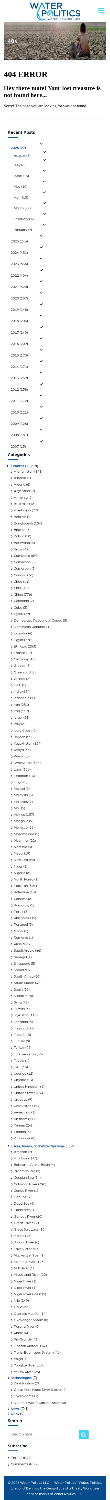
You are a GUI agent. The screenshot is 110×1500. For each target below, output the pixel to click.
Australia (21, 504)
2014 (19, 367)
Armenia (21, 497)
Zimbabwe (22, 1138)
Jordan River (24, 1242)
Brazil (18, 549)
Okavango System (28, 1320)
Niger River (22, 1281)
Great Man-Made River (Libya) (38, 1390)
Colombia (21, 601)
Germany (21, 659)
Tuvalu (19, 1061)
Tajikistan (21, 1015)
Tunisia (19, 1041)
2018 (19, 321)
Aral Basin (22, 1158)
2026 (18, 148)
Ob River (21, 1307)
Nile (17, 1300)
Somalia (20, 970)
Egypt (18, 640)
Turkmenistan (25, 1054)
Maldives (21, 802)
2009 (19, 424)
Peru (17, 912)
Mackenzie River (27, 1255)
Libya (18, 782)
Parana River (24, 1326)
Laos (18, 769)
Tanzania (21, 1022)
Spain (18, 989)
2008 (19, 435)
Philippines (22, 918)
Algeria (19, 484)
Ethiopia (20, 646)
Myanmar (21, 840)
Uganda (20, 1073)
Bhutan (20, 530)
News (15, 1409)
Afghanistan (24, 471)
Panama (20, 899)
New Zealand (24, 860)
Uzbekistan (22, 1106)
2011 (19, 401)
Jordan (19, 737)
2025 (19, 241)
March (22, 208)
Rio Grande (23, 1339)
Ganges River (24, 1216)
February (24, 219)
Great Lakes (24, 1223)
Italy (17, 724)
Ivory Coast (23, 730)
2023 (19, 264)
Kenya (19, 750)
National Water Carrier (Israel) (37, 1403)
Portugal (21, 924)
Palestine (21, 892)
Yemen (19, 1125)
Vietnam (20, 1119)
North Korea (24, 879)
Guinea (19, 679)
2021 (19, 287)
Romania (21, 938)
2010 (19, 412)
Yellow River (23, 1372)
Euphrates (22, 1210)
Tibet (18, 1035)
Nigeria (19, 873)
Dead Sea (21, 1203)
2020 (19, 298)
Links (15, 1413)
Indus (18, 1236)
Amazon (20, 1152)
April (21, 197)
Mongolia (21, 821)
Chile (18, 588)
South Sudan (24, 983)
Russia (19, 944)
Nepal (18, 853)
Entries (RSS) (21, 1458)
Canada (20, 575)
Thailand (21, 1028)
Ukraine (20, 1080)
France (19, 653)
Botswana (22, 543)
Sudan (19, 996)
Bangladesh (23, 523)
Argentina (22, 491)
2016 (19, 344)
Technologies (21, 1378)
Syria (18, 1002)
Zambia (20, 1132)
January (23, 230)
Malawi (19, 789)
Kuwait (19, 756)
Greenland (22, 672)
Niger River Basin (27, 1294)
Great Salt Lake (26, 1229)
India (17, 691)
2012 (19, 389)
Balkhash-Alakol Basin (32, 1165)
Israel (18, 717)
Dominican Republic (30, 627)
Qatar (18, 931)
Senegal (20, 957)
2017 (19, 332)
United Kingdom (26, 1087)
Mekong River (25, 1262)
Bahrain (20, 517)
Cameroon (22, 562)
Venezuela (22, 1112)
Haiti (17, 685)
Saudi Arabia (24, 950)
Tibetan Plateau (26, 1346)
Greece (20, 666)
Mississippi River (27, 1275)
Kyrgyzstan (23, 763)
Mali (17, 808)
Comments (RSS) (24, 1464)
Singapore (22, 963)
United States (25, 1093)
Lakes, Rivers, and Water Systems (38, 1146)
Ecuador (20, 633)
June (21, 176)
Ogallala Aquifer (27, 1314)
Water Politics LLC (34, 1483)
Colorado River (25, 1184)
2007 (18, 446)
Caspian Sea (24, 1177)
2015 (19, 355)
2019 (19, 310)
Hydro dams (23, 1396)
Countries (18, 466)
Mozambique (24, 834)
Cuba (18, 608)
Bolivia (19, 536)
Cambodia (22, 556)
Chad (18, 582)
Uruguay (20, 1099)
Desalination (24, 1383)
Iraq (17, 711)
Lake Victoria (24, 1249)
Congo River (23, 1191)
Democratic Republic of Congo (38, 620)
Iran (17, 705)
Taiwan (19, 1009)
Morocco (21, 827)
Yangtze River (25, 1365)
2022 (19, 275)
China (18, 594)
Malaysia (21, 795)
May (20, 187)
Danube (20, 1197)
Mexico (19, 815)
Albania (20, 478)
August (22, 156)
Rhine (18, 1333)
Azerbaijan (22, 510)
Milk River (21, 1268)
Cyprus (19, 614)
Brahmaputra (24, 1171)
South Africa (24, 976)
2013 (19, 378)
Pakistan (21, 886)
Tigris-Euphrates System (34, 1352)
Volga (18, 1359)
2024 (19, 253)
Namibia (20, 847)
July (19, 165)
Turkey (19, 1047)
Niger (18, 866)
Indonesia (21, 698)
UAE (17, 1067)
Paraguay (21, 905)
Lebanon (21, 776)
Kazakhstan (23, 743)
